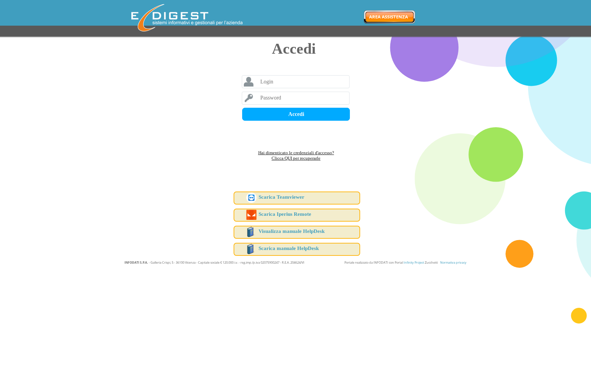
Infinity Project (414, 262)
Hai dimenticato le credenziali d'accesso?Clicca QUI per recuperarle (296, 155)
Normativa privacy (453, 262)
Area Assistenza (388, 17)
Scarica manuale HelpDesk (289, 248)
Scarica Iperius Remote (285, 214)
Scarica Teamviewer (281, 197)
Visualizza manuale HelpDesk (292, 231)
